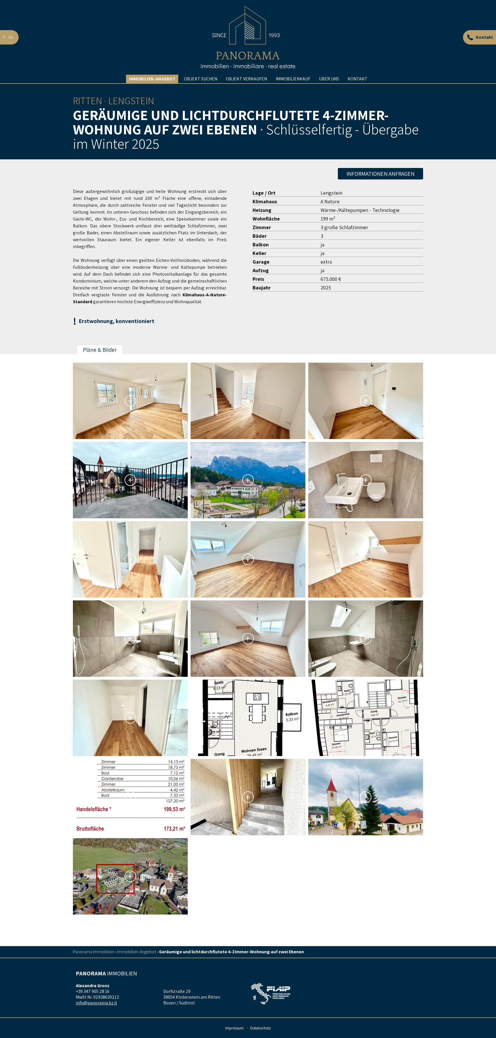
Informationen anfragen (380, 173)
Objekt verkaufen (246, 79)
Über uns (329, 79)
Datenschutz (260, 1028)
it (4, 37)
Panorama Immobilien (93, 952)
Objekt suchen (200, 79)
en (11, 37)
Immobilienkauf (293, 79)
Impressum (234, 1028)
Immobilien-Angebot (152, 79)
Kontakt (357, 79)
